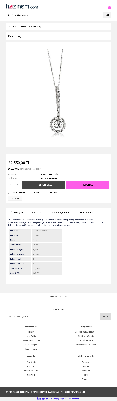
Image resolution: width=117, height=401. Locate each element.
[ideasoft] (42, 398)
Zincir (12, 240)
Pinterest (86, 379)
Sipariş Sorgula (31, 345)
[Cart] (108, 6)
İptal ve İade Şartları (86, 340)
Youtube (86, 375)
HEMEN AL (87, 185)
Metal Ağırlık (15, 235)
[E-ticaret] (58, 398)
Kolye (43, 174)
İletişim (31, 332)
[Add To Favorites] (16, 192)
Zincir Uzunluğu (17, 245)
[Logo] (21, 6)
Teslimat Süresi (16, 268)
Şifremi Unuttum (31, 371)
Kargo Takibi (31, 336)
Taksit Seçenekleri (61, 212)
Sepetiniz (31, 375)
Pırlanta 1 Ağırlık (17, 250)
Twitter (86, 366)
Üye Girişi (31, 366)
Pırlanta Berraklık (17, 264)
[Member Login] (102, 6)
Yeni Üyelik (31, 362)
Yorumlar (37, 212)
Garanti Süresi (16, 273)
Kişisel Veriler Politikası (86, 345)
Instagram (86, 371)
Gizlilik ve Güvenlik (86, 336)
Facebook (86, 362)
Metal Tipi (14, 231)
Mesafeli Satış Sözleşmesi (86, 332)
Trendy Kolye (53, 174)
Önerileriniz (86, 212)
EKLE (105, 316)
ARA (107, 15)
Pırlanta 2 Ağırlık (17, 254)
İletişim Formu (31, 349)
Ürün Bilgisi (17, 212)
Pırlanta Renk (15, 259)
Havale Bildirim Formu (31, 340)
